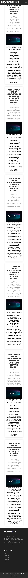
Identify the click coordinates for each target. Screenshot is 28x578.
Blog (6, 561)
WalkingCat (13, 47)
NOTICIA (17, 19)
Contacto (7, 563)
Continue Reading (14, 82)
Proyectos (7, 559)
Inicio (6, 553)
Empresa (7, 555)
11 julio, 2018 (14, 17)
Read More (14, 81)
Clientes (7, 557)
